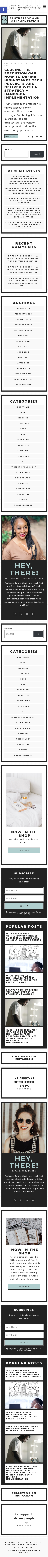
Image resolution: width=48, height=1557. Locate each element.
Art (23, 434)
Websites (23, 456)
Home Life (23, 445)
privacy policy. (24, 913)
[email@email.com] (32, 1200)
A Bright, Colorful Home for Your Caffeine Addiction (23, 258)
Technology (23, 489)
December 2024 (23, 325)
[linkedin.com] (27, 1200)
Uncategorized (14, 64)
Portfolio (23, 407)
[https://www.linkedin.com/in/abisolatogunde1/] (21, 614)
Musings (23, 418)
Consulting (23, 451)
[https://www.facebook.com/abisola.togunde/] (32, 614)
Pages (23, 412)
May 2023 (23, 357)
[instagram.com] (21, 1200)
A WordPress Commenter (23, 278)
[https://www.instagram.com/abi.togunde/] (15, 614)
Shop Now (24, 850)
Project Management (23, 467)
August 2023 (23, 341)
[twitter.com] (15, 1200)
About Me (31, 1543)
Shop (21, 1545)
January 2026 (23, 319)
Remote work (23, 478)
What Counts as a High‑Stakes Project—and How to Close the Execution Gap (23, 191)
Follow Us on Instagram (24, 1057)
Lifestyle (23, 423)
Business (23, 483)
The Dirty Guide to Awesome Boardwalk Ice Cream (22, 283)
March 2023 (23, 368)
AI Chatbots (23, 472)
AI (23, 461)
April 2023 (23, 363)
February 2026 (23, 314)
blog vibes (23, 440)
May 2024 (23, 336)
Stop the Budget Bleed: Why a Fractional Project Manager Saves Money (23, 224)
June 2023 (23, 352)
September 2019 (23, 379)
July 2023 (23, 347)
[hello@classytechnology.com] (27, 614)
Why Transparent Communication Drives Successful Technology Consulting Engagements (23, 937)
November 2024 (23, 330)
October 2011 (23, 385)
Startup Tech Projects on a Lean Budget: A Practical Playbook (23, 201)
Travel (23, 500)
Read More (10, 136)
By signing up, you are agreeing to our (24, 912)
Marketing (23, 494)
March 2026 (23, 308)
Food (23, 429)
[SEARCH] (38, 634)
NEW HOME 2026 (14, 1543)
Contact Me (34, 1545)
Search (8, 149)
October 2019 (23, 374)
